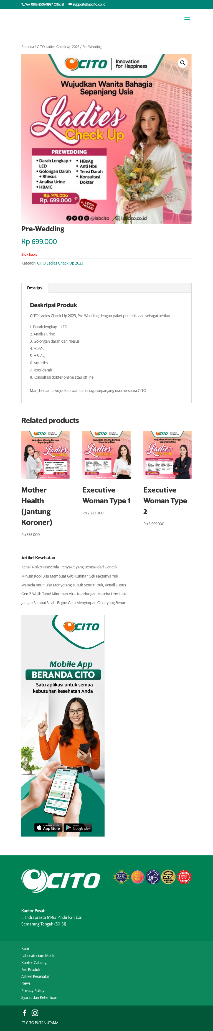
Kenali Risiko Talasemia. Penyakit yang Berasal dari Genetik (69, 567)
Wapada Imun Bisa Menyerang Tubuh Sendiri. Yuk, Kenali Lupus (73, 585)
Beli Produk (30, 970)
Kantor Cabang (34, 963)
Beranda (27, 47)
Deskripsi (34, 288)
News (26, 984)
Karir (25, 949)
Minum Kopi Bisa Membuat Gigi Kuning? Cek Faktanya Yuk (69, 576)
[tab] (35, 288)
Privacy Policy (32, 991)
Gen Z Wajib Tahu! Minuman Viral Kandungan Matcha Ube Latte (74, 594)
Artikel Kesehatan (35, 977)
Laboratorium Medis (38, 956)
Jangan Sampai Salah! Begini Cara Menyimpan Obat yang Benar (73, 603)
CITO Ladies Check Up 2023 (58, 47)
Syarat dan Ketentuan (39, 998)
